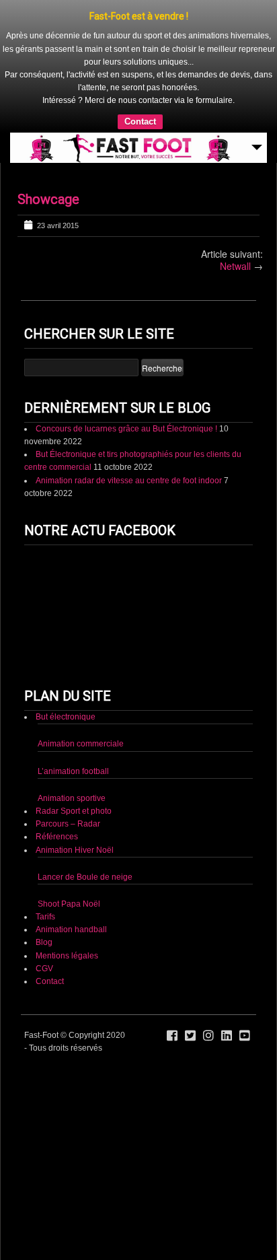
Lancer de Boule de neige (85, 877)
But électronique (65, 717)
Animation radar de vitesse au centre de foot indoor (129, 480)
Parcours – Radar (68, 824)
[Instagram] (208, 1036)
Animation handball (71, 929)
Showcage (48, 199)
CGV (44, 968)
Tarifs (45, 916)
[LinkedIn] (227, 1036)
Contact (140, 121)
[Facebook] (172, 1036)
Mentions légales (67, 955)
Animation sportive (72, 798)
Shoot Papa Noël (69, 904)
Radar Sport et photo (74, 811)
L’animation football (73, 771)
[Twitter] (190, 1036)
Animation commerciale (81, 743)
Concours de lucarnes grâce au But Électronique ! (126, 428)
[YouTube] (245, 1036)
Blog (44, 942)
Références (57, 836)
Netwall (235, 266)
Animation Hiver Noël (75, 850)
